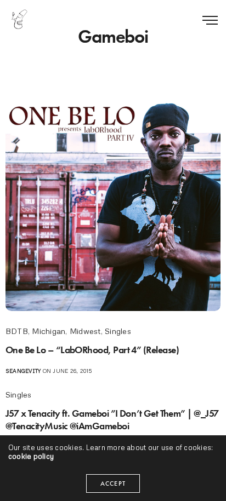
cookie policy (31, 456)
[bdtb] (19, 19)
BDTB (16, 331)
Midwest (85, 331)
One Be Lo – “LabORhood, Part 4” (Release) (92, 349)
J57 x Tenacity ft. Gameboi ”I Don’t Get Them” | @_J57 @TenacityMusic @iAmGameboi (112, 419)
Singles (118, 331)
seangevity (23, 370)
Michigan (48, 331)
